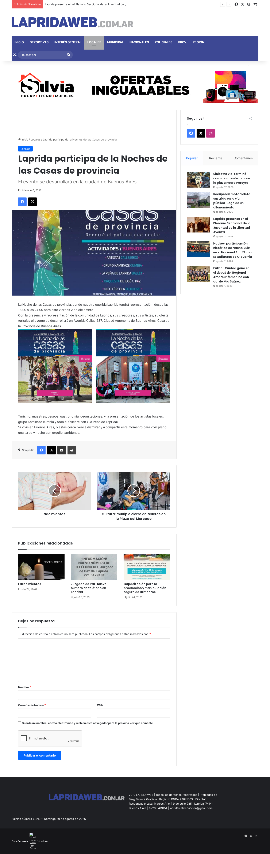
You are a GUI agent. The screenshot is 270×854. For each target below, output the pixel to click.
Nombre (24, 687)
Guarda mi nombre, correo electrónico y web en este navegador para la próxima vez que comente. (88, 723)
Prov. (182, 42)
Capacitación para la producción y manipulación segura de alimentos (145, 588)
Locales (94, 42)
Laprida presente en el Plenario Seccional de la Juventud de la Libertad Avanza (97, 4)
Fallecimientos (29, 584)
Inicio (19, 42)
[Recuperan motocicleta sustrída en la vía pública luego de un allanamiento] (198, 200)
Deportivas (39, 42)
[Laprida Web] (72, 22)
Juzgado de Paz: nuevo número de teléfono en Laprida (89, 588)
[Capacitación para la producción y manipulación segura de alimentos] (147, 567)
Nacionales (139, 42)
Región (198, 42)
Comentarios (243, 158)
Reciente (215, 158)
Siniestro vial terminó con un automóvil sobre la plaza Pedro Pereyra (231, 178)
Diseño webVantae (30, 841)
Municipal (115, 42)
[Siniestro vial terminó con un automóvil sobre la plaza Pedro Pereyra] (198, 180)
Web (100, 705)
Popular (192, 158)
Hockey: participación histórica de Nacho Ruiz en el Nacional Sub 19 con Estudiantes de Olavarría (232, 250)
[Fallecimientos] (41, 567)
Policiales (163, 42)
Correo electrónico (32, 705)
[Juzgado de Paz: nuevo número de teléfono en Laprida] (94, 567)
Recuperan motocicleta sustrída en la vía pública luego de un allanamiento (231, 200)
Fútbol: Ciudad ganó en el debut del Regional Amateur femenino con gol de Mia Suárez (231, 275)
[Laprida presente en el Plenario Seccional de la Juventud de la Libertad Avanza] (198, 224)
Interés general (67, 42)
